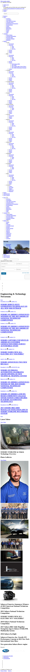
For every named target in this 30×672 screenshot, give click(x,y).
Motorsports (8, 28)
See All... (14, 48)
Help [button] (4, 6)
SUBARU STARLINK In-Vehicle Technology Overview (12, 453)
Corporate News (9, 22)
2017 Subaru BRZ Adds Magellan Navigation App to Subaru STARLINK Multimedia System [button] (14, 629)
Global (7, 26)
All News (8, 18)
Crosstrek (8, 224)
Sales (7, 32)
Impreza (8, 231)
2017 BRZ (14, 65)
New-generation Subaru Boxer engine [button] (14, 644)
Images (10, 51)
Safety (7, 31)
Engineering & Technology (12, 23)
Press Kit (11, 45)
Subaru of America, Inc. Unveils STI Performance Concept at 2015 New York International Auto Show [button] (15, 639)
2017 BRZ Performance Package (19, 67)
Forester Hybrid (9, 228)
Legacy (10, 186)
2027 (13, 46)
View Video (3, 422)
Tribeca (10, 188)
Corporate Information (11, 36)
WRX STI (11, 190)
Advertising (8, 19)
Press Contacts (6, 195)
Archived (8, 238)
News (4, 17)
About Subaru (9, 35)
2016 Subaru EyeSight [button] (8, 634)
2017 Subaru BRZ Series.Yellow (19, 66)
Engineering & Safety (8, 656)
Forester (8, 227)
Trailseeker (8, 234)
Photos (4, 192)
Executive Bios (9, 37)
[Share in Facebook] (4, 285)
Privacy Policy (4, 670)
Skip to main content (5, 1)
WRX (7, 237)
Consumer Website (10, 38)
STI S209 (11, 187)
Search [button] (4, 11)
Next (2, 300)
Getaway (8, 229)
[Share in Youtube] (4, 286)
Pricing (7, 30)
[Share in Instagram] (4, 290)
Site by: (10, 670)
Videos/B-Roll (6, 193)
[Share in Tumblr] (4, 288)
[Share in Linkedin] (4, 283)
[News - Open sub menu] (7, 197)
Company (5, 33)
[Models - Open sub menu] (8, 221)
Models (5, 41)
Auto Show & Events (11, 21)
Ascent (7, 222)
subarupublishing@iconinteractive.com (15, 8)
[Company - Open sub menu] (9, 213)
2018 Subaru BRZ (16, 64)
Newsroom (11, 43)
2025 (13, 98)
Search (2, 13)
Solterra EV (8, 233)
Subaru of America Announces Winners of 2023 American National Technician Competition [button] (15, 606)
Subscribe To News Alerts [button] (6, 261)
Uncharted (8, 236)
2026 (13, 47)
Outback (8, 232)
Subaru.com (6, 4)
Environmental (9, 24)
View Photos (3, 460)
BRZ (7, 223)
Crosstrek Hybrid (10, 225)
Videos (10, 52)
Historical (8, 27)
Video (10, 183)
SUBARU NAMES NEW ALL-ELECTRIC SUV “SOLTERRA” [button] (12, 617)
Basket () (5, 9)
